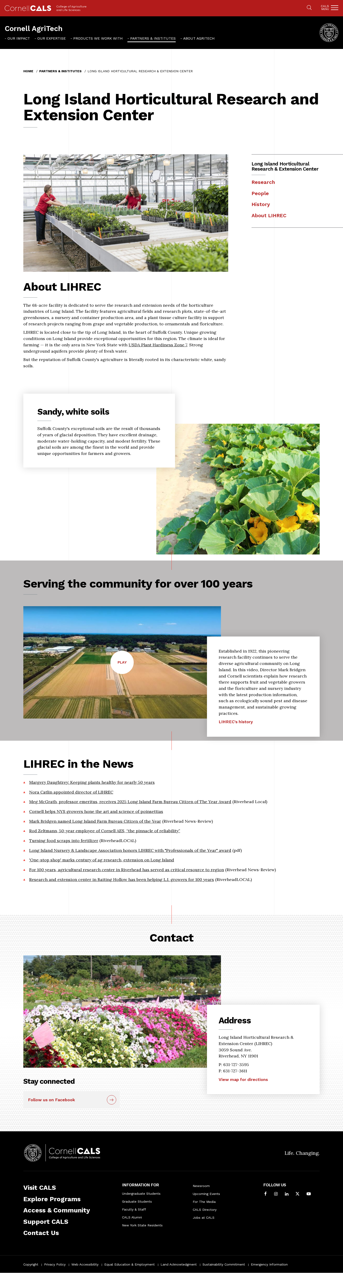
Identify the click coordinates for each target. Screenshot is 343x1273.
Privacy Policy (55, 1264)
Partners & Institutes (153, 38)
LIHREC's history (236, 721)
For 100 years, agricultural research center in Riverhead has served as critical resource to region (126, 869)
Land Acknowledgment (179, 1264)
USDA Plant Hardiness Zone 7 (158, 344)
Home (28, 71)
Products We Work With (98, 38)
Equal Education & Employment (129, 1264)
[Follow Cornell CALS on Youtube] (309, 1194)
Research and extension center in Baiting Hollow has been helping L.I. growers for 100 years (121, 879)
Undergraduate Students (141, 1193)
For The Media (204, 1202)
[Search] (309, 8)
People (260, 193)
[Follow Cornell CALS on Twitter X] (297, 1194)
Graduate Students (137, 1201)
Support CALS (45, 1221)
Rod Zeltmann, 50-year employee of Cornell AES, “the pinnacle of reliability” (104, 830)
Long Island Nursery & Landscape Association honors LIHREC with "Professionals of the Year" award (130, 850)
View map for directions (243, 1079)
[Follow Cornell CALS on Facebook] (265, 1194)
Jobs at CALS (203, 1217)
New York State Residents (142, 1225)
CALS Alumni (132, 1217)
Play (126, 667)
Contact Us (41, 1233)
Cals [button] (325, 7)
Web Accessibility (84, 1264)
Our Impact (18, 38)
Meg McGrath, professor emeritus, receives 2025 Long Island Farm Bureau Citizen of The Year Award (130, 801)
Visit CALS (39, 1187)
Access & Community (56, 1210)
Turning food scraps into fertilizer (63, 840)
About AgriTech (199, 38)
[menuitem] (17, 38)
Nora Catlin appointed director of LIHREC (71, 792)
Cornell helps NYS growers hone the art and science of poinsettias (96, 811)
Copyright (30, 1264)
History (261, 204)
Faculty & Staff (134, 1209)
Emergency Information (269, 1264)
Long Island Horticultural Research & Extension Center (285, 166)
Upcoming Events (206, 1194)
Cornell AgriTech (34, 28)
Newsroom (201, 1186)
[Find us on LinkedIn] (286, 1194)
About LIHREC (269, 215)
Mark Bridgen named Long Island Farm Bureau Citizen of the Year (95, 821)
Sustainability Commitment (224, 1264)
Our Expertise (51, 38)
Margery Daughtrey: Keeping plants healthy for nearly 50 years (92, 782)
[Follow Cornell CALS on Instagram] (276, 1194)
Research (263, 182)
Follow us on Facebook (51, 1099)
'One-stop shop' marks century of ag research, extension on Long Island (101, 860)
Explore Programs (51, 1199)
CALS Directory (205, 1209)
